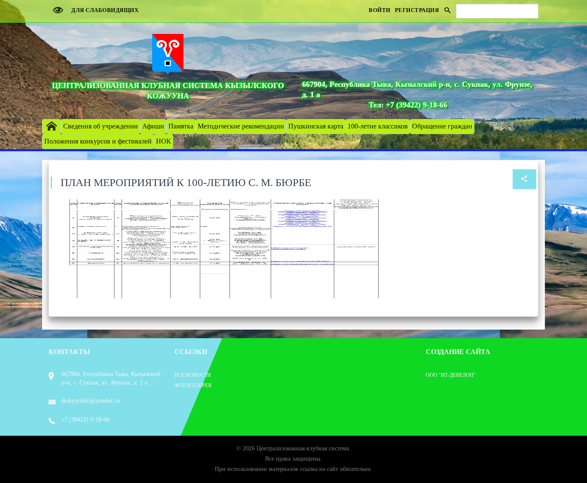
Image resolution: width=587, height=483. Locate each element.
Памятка (180, 126)
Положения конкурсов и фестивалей (98, 141)
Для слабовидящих (104, 10)
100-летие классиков (378, 126)
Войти (380, 10)
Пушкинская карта (315, 126)
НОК (163, 141)
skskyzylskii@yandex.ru (90, 400)
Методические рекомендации (241, 126)
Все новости (192, 375)
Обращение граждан (442, 126)
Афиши (153, 126)
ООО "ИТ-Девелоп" (451, 375)
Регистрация (417, 10)
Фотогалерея (192, 385)
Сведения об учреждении (100, 126)
